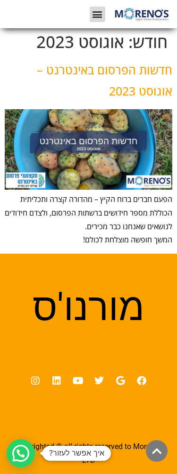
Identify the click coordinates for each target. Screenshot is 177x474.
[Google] (120, 380)
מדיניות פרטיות (88, 426)
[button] (97, 14)
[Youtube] (77, 380)
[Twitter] (99, 380)
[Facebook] (141, 380)
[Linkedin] (56, 380)
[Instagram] (35, 380)
